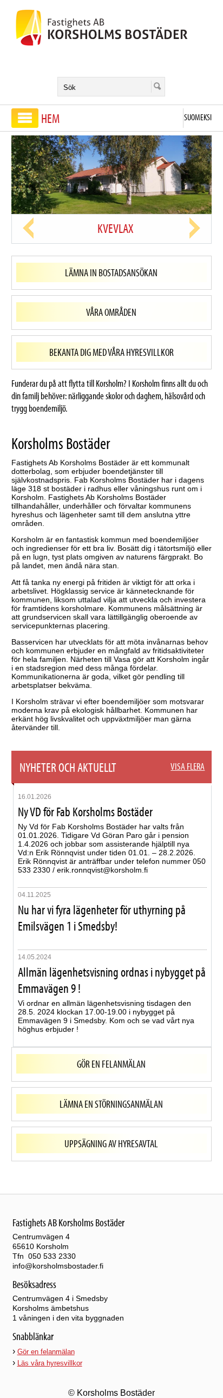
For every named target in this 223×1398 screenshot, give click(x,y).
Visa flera (187, 766)
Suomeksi (198, 117)
